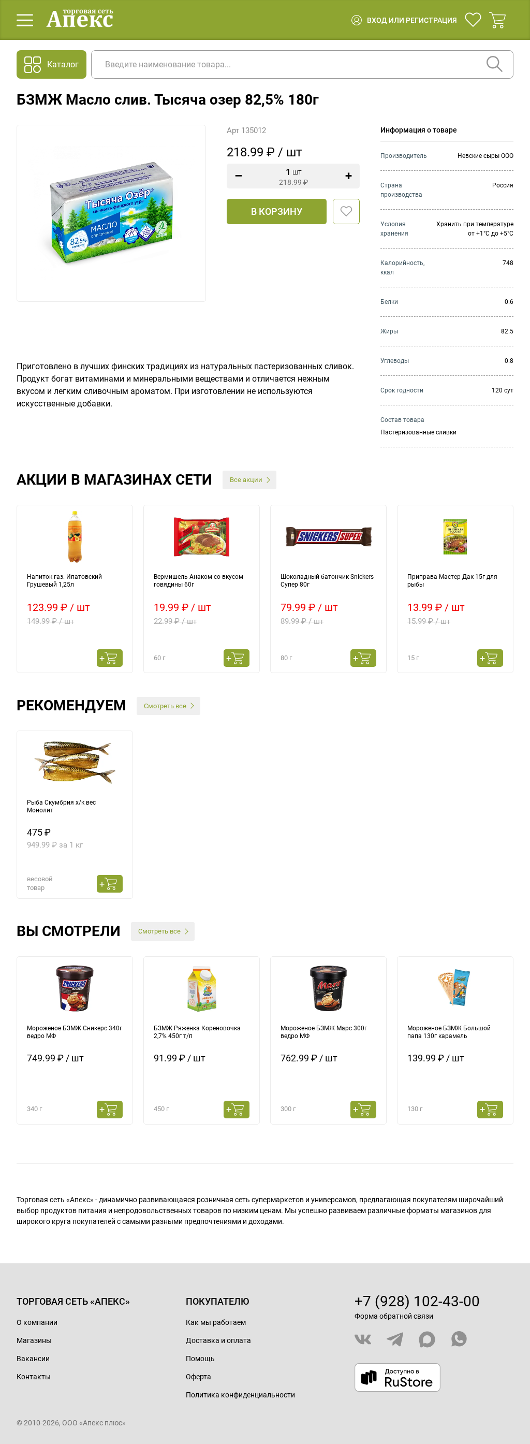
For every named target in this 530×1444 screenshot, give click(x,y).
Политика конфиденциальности (240, 1395)
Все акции (246, 480)
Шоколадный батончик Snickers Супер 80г (327, 581)
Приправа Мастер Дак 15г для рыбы (452, 581)
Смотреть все (165, 706)
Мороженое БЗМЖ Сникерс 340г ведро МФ (74, 1032)
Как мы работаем (216, 1322)
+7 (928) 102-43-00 (417, 1301)
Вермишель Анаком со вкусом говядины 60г (198, 581)
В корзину (276, 211)
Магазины (34, 1340)
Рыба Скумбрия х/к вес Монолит (61, 806)
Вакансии (33, 1358)
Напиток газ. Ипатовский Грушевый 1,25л (64, 581)
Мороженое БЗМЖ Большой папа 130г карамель (449, 1032)
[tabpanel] (74, 589)
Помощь (200, 1358)
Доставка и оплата (218, 1340)
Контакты (34, 1377)
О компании (37, 1322)
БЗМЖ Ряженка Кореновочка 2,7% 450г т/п (197, 1032)
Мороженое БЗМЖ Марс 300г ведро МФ (324, 1032)
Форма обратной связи (394, 1316)
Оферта (198, 1377)
